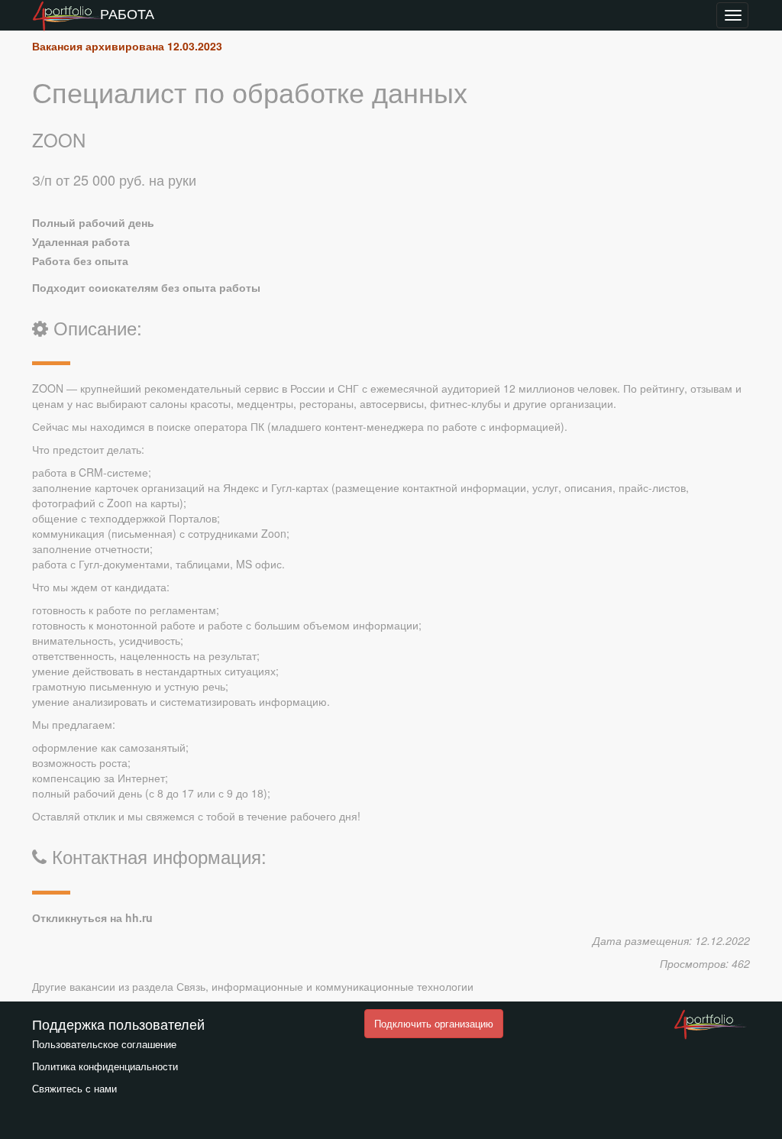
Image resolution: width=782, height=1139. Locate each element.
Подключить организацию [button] (433, 1023)
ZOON (59, 139)
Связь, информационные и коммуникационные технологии (324, 986)
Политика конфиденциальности (105, 1066)
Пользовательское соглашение (104, 1044)
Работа (127, 13)
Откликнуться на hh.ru (92, 917)
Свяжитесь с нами (74, 1088)
